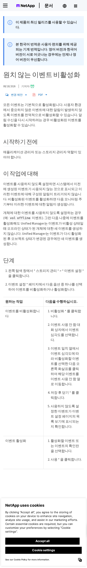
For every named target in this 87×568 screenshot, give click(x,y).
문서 (49, 5)
